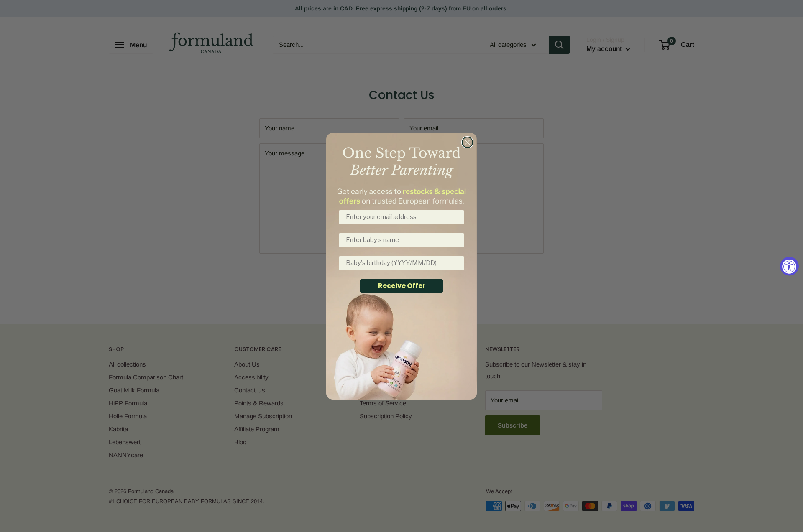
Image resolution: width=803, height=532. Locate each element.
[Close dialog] (467, 142)
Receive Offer (401, 285)
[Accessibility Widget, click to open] (789, 266)
